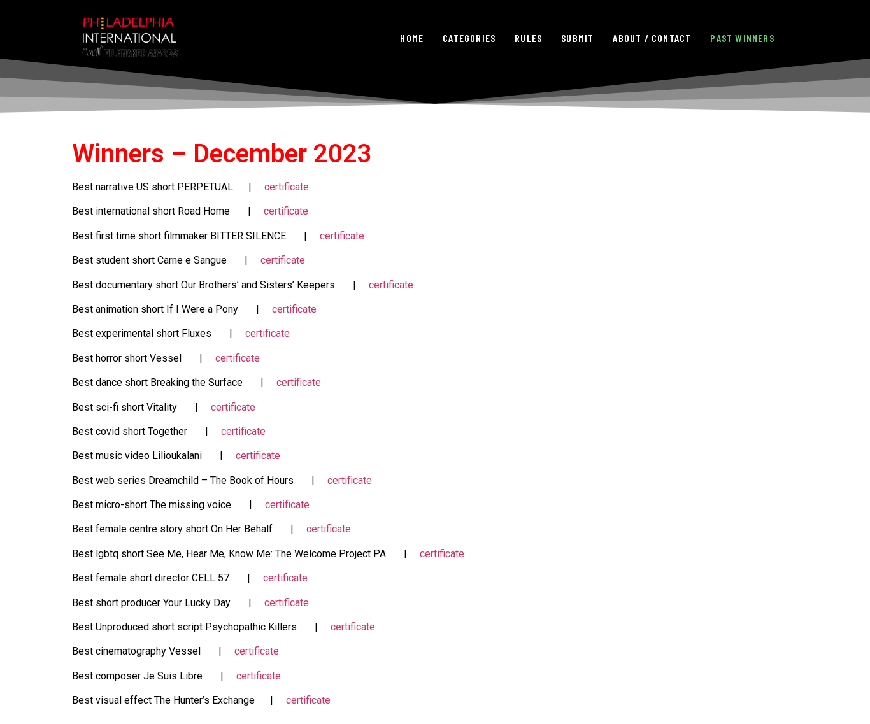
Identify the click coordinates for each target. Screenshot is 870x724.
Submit (577, 38)
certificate (286, 187)
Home (412, 38)
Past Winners (742, 38)
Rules (528, 38)
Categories (469, 38)
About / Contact (652, 38)
